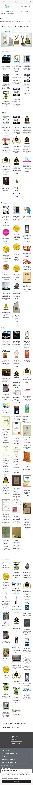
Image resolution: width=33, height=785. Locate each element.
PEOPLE (3, 30)
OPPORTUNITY (6, 31)
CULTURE (25, 30)
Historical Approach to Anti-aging (14, 724)
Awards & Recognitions (10, 727)
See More (15, 2)
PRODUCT (13, 30)
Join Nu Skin (16, 743)
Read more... (6, 69)
